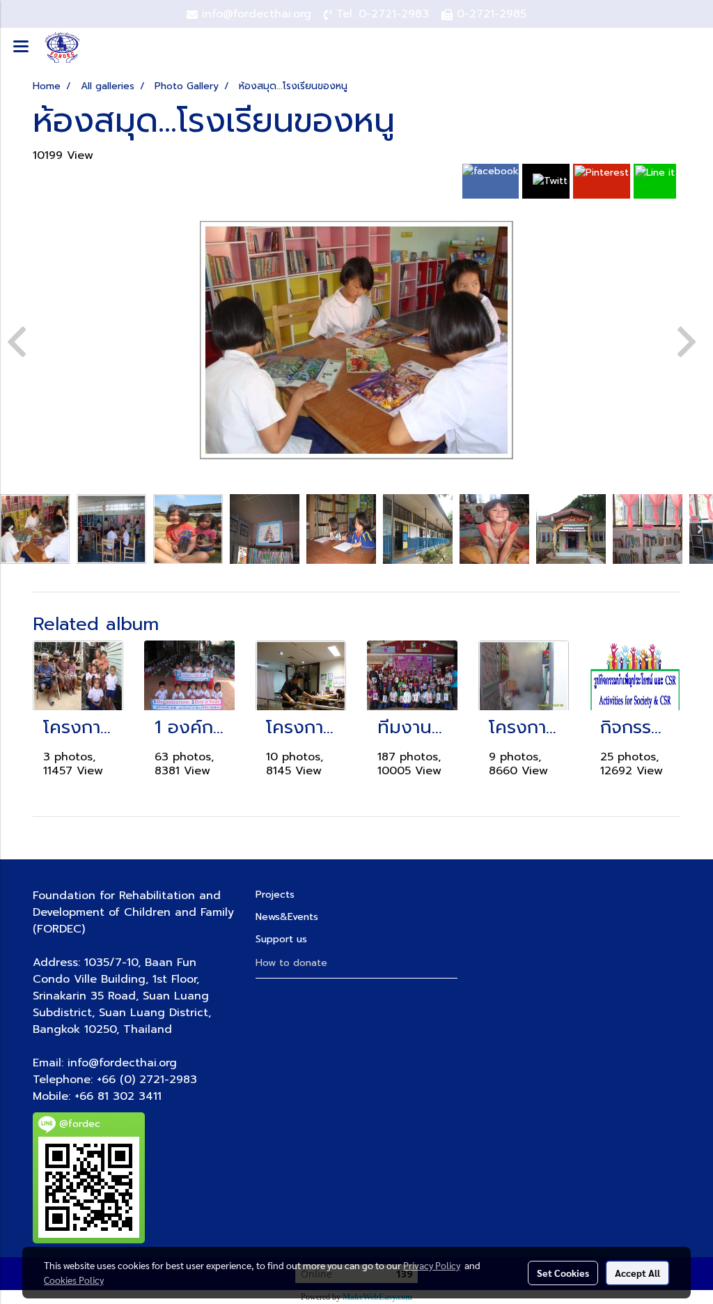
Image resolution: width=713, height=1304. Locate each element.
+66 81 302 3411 (118, 1096)
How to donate (291, 963)
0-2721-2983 (394, 14)
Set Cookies (563, 1272)
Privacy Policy (431, 1265)
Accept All (637, 1272)
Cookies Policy (74, 1279)
